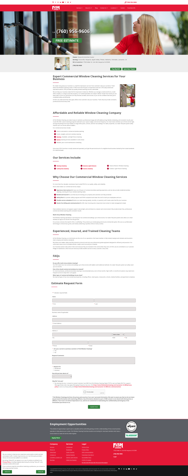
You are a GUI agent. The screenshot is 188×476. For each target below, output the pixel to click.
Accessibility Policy (86, 457)
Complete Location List (56, 457)
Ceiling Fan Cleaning (63, 168)
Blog (96, 8)
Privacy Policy (85, 450)
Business (57, 370)
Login (115, 457)
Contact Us (103, 8)
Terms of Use (85, 447)
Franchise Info (131, 8)
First (54, 304)
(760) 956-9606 (132, 2)
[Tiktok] (70, 2)
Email (90, 346)
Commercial (69, 447)
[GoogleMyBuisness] (53, 2)
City (53, 337)
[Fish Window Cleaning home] (56, 8)
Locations (113, 8)
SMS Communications (87, 452)
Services (79, 8)
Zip (125, 337)
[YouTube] (63, 2)
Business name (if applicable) (60, 312)
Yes (55, 350)
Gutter (59, 140)
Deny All (40, 471)
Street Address (56, 323)
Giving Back (53, 452)
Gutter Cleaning (88, 168)
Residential (57, 368)
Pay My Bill (116, 69)
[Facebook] (55, 2)
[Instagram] (58, 2)
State (113, 337)
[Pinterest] (68, 2)
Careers (123, 8)
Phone (54, 346)
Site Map (52, 460)
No (55, 352)
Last (96, 304)
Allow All (7, 471)
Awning (59, 137)
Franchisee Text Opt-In (88, 455)
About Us (88, 8)
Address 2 (55, 331)
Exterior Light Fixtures (89, 166)
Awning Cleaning (62, 166)
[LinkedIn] (60, 2)
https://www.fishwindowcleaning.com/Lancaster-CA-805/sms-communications (97, 387)
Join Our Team (129, 69)
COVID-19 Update (86, 460)
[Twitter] (65, 2)
